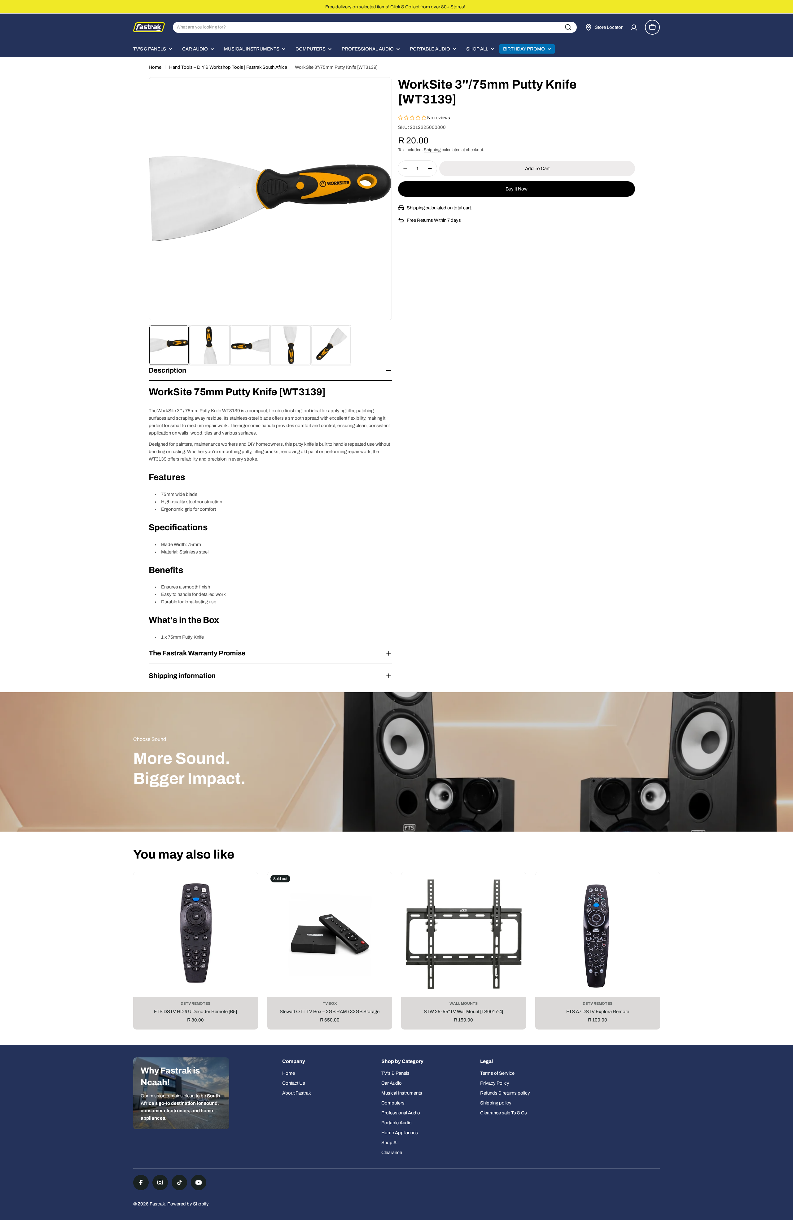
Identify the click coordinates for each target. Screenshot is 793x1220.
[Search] (568, 27)
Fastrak (157, 1203)
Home (155, 67)
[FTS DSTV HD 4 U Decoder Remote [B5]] (195, 934)
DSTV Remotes (195, 1003)
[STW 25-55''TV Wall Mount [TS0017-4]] (463, 934)
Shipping (432, 149)
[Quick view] (248, 886)
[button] (412, 117)
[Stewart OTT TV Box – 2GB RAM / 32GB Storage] (329, 934)
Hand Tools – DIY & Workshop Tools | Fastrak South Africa (228, 67)
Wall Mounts (463, 1003)
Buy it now (517, 188)
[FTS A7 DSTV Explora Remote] (597, 934)
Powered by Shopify (188, 1203)
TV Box (329, 1003)
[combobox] (375, 27)
